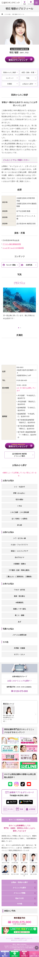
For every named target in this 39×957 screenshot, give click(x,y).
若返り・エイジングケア (19, 551)
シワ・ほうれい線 (19, 538)
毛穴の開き (19, 499)
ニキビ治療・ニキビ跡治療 (19, 512)
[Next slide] (38, 304)
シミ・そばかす (19, 486)
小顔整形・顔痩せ (19, 564)
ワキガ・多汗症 (19, 590)
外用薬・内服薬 (19, 648)
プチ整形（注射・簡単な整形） (19, 570)
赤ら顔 (19, 525)
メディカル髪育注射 (19, 635)
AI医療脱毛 (19, 602)
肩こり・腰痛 (19, 615)
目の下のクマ (19, 557)
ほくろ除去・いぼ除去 (19, 518)
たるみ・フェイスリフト (19, 544)
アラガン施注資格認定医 (12, 244)
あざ (19, 621)
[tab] (18, 327)
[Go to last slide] (1, 304)
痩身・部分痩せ (19, 596)
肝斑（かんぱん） (19, 493)
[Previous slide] (3, 714)
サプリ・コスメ (19, 654)
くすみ (19, 506)
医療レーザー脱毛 (19, 609)
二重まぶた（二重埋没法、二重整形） (19, 576)
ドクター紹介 (7, 14)
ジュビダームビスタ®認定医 (13, 248)
